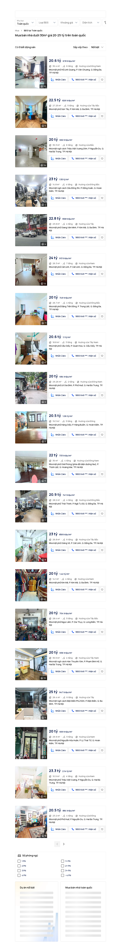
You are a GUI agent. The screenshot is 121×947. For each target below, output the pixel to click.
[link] (33, 30)
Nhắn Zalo (60, 79)
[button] (98, 47)
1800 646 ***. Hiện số (85, 79)
